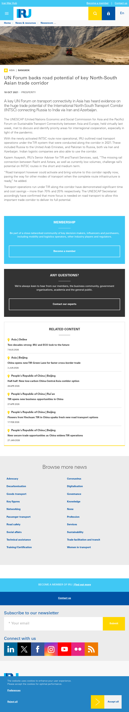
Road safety (13, 524)
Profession (73, 517)
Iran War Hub (9, 3)
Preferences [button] (13, 690)
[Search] (95, 13)
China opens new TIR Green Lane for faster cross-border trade (44, 363)
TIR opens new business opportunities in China (35, 399)
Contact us (121, 3)
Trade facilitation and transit (83, 540)
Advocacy (12, 479)
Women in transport (79, 547)
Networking (13, 509)
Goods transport (16, 494)
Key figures (13, 502)
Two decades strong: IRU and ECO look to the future (38, 345)
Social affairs (14, 532)
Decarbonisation (16, 486)
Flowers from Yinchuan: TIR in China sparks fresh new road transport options (53, 417)
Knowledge (73, 502)
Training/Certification (19, 547)
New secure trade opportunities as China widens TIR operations (45, 435)
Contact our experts (64, 304)
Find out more (82, 585)
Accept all (113, 702)
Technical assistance (19, 540)
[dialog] (64, 694)
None (70, 509)
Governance (74, 494)
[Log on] (108, 13)
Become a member (98, 3)
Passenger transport (19, 517)
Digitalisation (75, 486)
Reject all (12, 702)
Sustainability (75, 532)
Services (72, 524)
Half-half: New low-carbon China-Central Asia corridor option (43, 381)
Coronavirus (74, 479)
